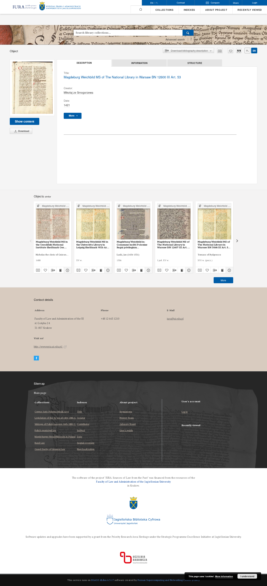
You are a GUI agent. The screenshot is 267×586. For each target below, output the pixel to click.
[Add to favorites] (230, 50)
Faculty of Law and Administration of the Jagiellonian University (133, 481)
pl (157, 3)
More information (224, 576)
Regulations (126, 411)
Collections (164, 10)
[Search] (188, 33)
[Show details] (67, 270)
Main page (40, 393)
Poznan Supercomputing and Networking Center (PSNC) (169, 580)
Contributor (83, 424)
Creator (81, 417)
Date (79, 436)
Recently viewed (249, 10)
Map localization (85, 449)
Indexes (189, 10)
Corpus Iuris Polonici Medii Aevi (52, 411)
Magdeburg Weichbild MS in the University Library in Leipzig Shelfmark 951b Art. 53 (92, 244)
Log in (185, 412)
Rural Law (40, 442)
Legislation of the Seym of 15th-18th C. (55, 417)
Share (236, 2)
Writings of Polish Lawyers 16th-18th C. (55, 424)
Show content (24, 121)
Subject (81, 430)
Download (23, 131)
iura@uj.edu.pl (175, 318)
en (254, 50)
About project (216, 10)
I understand (247, 576)
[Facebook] (36, 358)
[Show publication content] (60, 270)
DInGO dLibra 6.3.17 (102, 580)
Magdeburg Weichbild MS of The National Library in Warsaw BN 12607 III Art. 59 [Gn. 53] (173, 244)
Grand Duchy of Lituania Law (50, 449)
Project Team (127, 417)
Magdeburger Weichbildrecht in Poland (55, 436)
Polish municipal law (45, 430)
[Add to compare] (219, 50)
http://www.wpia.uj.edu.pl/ (48, 346)
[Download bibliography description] (52, 270)
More (223, 280)
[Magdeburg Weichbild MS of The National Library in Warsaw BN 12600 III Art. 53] (32, 88)
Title (79, 411)
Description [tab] (84, 63)
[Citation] (238, 50)
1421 (67, 105)
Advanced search (175, 39)
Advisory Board (128, 424)
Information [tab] (139, 63)
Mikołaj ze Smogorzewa (78, 92)
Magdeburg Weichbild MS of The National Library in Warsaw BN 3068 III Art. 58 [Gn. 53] (214, 244)
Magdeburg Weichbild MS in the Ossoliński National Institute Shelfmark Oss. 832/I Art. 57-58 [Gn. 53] (52, 244)
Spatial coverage (85, 442)
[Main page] (140, 9)
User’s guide (126, 430)
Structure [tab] (194, 63)
